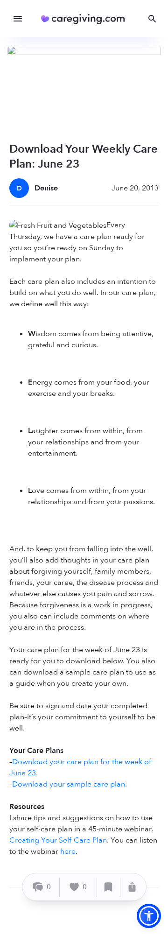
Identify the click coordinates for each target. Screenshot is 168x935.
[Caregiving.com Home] (86, 19)
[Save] (108, 887)
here (68, 851)
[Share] (132, 887)
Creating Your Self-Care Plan (58, 840)
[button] (149, 916)
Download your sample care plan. (69, 784)
